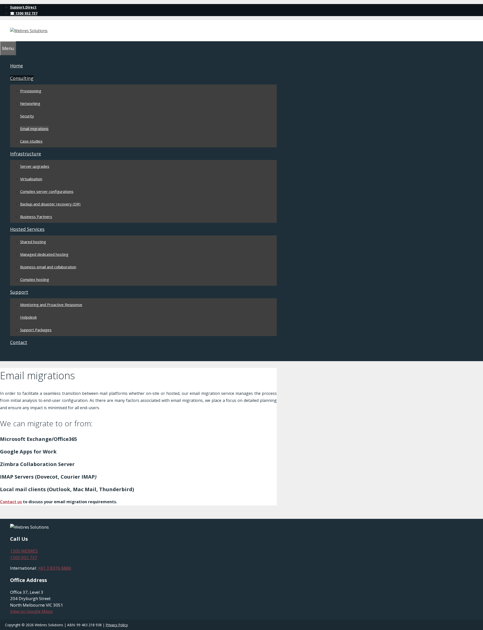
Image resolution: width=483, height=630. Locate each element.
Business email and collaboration (48, 266)
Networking (30, 103)
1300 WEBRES (24, 551)
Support (19, 292)
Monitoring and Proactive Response (51, 304)
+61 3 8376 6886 (54, 568)
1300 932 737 (23, 557)
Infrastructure (25, 154)
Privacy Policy (117, 624)
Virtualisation (31, 178)
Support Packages (36, 329)
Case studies (31, 141)
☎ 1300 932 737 (23, 13)
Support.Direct (23, 7)
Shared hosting (33, 241)
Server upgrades (34, 166)
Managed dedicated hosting (44, 254)
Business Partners (36, 216)
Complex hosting (34, 279)
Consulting (21, 78)
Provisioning (30, 90)
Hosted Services (27, 229)
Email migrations (34, 128)
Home (16, 66)
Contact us (11, 502)
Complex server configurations (46, 191)
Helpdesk (28, 317)
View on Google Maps (31, 611)
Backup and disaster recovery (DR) (50, 203)
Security (27, 115)
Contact (18, 342)
